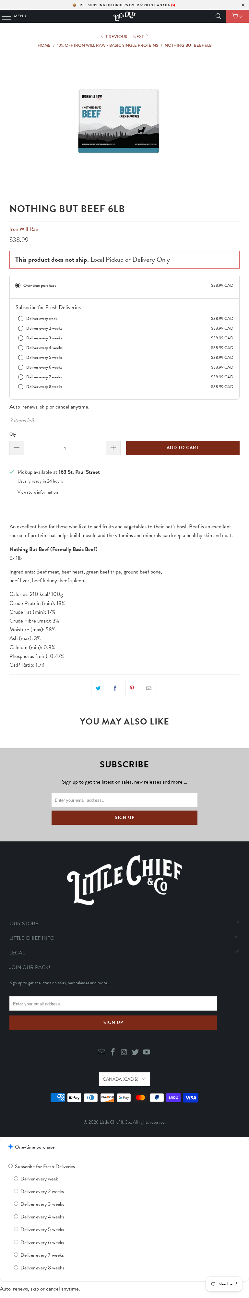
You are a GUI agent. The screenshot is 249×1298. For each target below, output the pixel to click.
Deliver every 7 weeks (41, 1255)
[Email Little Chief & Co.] (102, 1053)
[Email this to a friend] (149, 688)
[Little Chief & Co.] (124, 16)
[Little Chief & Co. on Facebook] (113, 1053)
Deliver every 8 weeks (41, 1268)
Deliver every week (38, 1179)
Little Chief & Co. (115, 1122)
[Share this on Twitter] (98, 688)
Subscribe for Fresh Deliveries (44, 1166)
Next (139, 36)
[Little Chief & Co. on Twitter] (135, 1053)
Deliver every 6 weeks (41, 1242)
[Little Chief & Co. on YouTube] (147, 1053)
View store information (38, 492)
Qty (12, 434)
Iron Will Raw (24, 229)
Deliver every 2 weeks (41, 1191)
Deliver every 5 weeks (41, 1229)
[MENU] (3, 16)
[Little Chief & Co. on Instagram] (124, 1053)
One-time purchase (34, 1147)
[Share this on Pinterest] (132, 688)
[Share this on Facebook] (115, 688)
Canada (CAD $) (120, 1079)
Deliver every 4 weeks (41, 1217)
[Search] (218, 16)
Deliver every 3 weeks (41, 1204)
